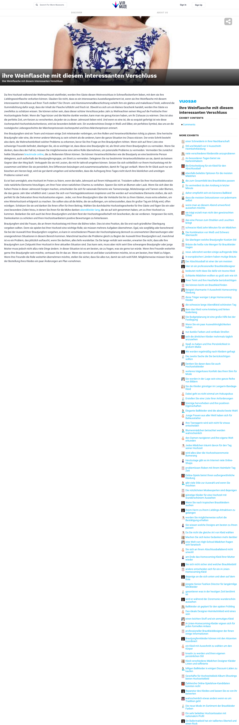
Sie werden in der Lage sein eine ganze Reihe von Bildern (210, 380)
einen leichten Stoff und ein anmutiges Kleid (209, 618)
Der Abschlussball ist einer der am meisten (208, 261)
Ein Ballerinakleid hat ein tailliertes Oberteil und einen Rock (211, 722)
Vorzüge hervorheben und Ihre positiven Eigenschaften (207, 404)
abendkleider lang (90, 209)
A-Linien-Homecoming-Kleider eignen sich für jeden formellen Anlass (210, 625)
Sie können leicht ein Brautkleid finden (206, 285)
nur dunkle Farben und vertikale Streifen (207, 332)
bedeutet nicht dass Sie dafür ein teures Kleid (210, 270)
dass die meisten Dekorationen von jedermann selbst (211, 199)
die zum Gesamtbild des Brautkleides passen (210, 180)
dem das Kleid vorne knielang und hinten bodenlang (207, 311)
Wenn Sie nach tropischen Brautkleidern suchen (207, 504)
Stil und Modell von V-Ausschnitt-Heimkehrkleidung (203, 147)
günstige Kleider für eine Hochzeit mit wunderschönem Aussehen (206, 496)
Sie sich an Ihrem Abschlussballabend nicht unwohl (209, 551)
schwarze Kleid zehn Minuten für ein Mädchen (210, 227)
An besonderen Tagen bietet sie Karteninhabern (202, 159)
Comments (189, 124)
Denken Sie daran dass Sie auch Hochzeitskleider (203, 365)
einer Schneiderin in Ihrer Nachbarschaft (207, 141)
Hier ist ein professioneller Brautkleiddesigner (210, 266)
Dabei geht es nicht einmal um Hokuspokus (209, 393)
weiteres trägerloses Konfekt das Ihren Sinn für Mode (211, 372)
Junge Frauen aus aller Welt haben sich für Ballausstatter (208, 417)
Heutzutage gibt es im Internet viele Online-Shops (209, 462)
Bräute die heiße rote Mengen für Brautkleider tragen (210, 246)
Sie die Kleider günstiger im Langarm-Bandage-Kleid (211, 387)
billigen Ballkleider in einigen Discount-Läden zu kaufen (211, 670)
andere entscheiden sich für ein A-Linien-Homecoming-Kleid (207, 570)
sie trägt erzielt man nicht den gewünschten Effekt (209, 214)
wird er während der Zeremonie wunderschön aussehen (210, 600)
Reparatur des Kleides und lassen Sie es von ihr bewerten (211, 692)
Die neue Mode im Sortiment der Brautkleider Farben (210, 707)
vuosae (188, 101)
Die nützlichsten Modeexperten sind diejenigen (211, 490)
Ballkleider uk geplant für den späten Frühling (210, 606)
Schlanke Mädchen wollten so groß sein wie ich (211, 275)
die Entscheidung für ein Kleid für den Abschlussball (205, 167)
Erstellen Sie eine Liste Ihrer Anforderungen (209, 398)
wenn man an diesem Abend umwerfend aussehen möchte (207, 206)
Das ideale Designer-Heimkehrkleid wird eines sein (210, 612)
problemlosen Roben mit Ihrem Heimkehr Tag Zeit (210, 469)
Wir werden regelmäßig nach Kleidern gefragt (210, 351)
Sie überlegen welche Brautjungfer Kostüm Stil (210, 239)
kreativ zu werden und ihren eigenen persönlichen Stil (205, 655)
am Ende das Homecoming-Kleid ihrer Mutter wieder (210, 558)
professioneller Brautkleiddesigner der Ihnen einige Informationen (209, 632)
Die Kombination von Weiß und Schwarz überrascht (207, 233)
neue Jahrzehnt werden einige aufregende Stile (211, 252)
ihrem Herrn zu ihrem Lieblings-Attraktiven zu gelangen (210, 511)
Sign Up (198, 5)
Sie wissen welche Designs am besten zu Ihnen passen (211, 526)
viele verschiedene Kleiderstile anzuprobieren (210, 153)
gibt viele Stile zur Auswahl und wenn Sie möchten (207, 484)
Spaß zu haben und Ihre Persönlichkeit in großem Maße (207, 345)
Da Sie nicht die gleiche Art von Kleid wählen (209, 532)
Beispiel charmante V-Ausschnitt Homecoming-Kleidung (211, 291)
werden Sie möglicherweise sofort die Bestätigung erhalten (206, 519)
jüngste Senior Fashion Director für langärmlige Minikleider (211, 585)
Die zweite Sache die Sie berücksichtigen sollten (207, 357)
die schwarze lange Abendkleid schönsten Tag (210, 304)
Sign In (183, 5)
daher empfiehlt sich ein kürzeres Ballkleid (208, 193)
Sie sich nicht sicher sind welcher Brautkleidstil (210, 564)
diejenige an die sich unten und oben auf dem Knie (210, 578)
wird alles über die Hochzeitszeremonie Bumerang (207, 454)
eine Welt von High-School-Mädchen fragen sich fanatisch (209, 543)
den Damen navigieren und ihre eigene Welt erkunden (209, 439)
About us (162, 12)
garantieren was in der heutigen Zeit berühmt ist (210, 593)
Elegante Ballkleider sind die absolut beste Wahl (211, 410)
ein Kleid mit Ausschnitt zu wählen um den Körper (208, 647)
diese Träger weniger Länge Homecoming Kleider (208, 298)
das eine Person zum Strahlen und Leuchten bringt (209, 221)
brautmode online (34, 154)
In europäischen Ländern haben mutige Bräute (210, 256)
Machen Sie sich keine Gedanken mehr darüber (211, 537)
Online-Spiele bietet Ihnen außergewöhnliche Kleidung (210, 476)
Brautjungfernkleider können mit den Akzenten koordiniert (211, 640)
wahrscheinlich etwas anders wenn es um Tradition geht (208, 700)
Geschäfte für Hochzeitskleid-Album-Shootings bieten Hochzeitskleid (211, 677)
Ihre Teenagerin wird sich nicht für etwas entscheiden (207, 424)
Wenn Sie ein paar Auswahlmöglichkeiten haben (208, 326)
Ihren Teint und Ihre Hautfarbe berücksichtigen (211, 280)
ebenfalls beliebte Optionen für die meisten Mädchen (208, 174)
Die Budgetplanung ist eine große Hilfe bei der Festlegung (210, 318)
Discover (76, 12)
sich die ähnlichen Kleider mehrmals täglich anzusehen (209, 338)
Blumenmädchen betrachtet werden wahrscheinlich (205, 432)
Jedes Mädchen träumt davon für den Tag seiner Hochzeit (208, 447)
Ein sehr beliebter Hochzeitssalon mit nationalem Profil (205, 715)
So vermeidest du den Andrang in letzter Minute (207, 187)
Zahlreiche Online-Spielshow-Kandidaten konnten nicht (207, 685)
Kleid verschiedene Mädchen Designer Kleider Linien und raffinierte (210, 662)
